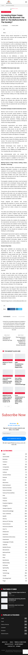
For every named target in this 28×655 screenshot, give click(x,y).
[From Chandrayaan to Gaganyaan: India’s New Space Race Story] (20, 390)
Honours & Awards (8, 526)
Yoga (4, 581)
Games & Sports (7, 508)
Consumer (5, 469)
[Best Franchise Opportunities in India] (4, 594)
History (5, 518)
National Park (6, 552)
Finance (5, 500)
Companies (6, 467)
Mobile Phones (7, 547)
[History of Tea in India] (8, 357)
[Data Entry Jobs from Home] (4, 606)
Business (5, 459)
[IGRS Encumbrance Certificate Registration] (20, 357)
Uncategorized (7, 578)
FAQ (4, 495)
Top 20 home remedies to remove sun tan (7, 338)
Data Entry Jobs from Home (16, 605)
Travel (4, 575)
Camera (5, 462)
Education (5, 482)
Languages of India (8, 542)
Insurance (5, 534)
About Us (4, 642)
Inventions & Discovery (9, 537)
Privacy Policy (9, 644)
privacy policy (20, 443)
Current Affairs (7, 475)
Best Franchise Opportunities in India (17, 593)
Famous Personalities (9, 493)
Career (4, 464)
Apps (4, 454)
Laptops (5, 544)
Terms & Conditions (20, 642)
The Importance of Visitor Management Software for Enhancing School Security (20, 341)
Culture (5, 472)
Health (4, 516)
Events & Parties (7, 487)
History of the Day (8, 521)
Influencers (6, 531)
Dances (5, 477)
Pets (4, 557)
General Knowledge (6, 11)
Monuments (6, 550)
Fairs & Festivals (7, 490)
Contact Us (11, 646)
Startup (5, 570)
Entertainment (7, 485)
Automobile (6, 456)
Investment (6, 539)
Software (5, 565)
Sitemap (18, 646)
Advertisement (19, 644)
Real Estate (6, 560)
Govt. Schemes (7, 513)
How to (5, 529)
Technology (6, 573)
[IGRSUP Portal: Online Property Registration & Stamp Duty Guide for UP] (8, 390)
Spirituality (6, 568)
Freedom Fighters (7, 503)
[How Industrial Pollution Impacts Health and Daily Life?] (8, 373)
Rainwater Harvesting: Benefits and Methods (17, 599)
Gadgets (5, 506)
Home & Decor (7, 524)
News (4, 555)
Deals (4, 480)
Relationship (6, 562)
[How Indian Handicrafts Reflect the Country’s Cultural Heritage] (20, 373)
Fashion (5, 498)
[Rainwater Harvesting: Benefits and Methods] (4, 600)
